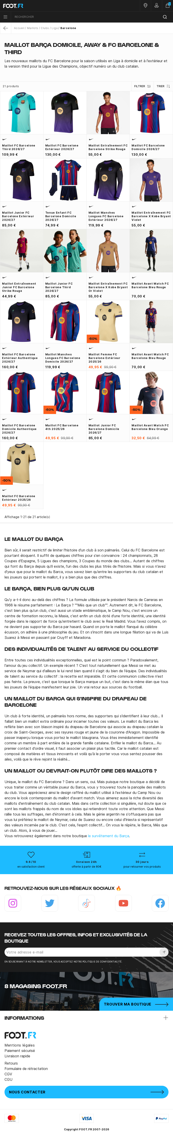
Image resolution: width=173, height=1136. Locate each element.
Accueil (19, 28)
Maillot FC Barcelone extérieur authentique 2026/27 (20, 358)
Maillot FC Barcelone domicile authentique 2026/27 (19, 429)
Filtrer (139, 86)
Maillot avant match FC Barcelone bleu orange (150, 427)
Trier (160, 86)
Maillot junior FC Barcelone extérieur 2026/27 (18, 216)
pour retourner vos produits (142, 866)
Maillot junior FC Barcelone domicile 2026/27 (104, 429)
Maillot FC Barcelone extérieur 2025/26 (18, 497)
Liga (55, 28)
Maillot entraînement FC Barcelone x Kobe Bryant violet (151, 216)
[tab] (86, 63)
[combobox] (92, 17)
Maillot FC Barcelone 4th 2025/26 (62, 427)
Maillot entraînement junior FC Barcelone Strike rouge (19, 287)
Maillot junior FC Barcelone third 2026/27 (59, 287)
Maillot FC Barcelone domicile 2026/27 (148, 147)
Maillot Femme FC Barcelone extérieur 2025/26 (105, 358)
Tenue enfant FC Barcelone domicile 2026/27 (60, 216)
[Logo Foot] (43, 5)
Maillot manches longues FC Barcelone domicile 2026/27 (62, 358)
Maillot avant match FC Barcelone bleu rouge (150, 285)
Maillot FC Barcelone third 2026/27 (18, 147)
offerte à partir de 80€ (86, 866)
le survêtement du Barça (108, 836)
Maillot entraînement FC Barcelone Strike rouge (108, 147)
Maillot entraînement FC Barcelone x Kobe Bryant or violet (108, 287)
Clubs (45, 28)
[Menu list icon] (5, 17)
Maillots (32, 28)
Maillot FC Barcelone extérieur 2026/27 (62, 147)
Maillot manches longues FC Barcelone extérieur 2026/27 (106, 216)
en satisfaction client (31, 866)
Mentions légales (20, 1045)
